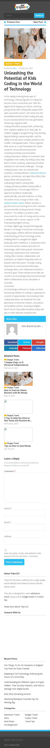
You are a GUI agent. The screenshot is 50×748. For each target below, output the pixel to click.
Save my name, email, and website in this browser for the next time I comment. (22, 554)
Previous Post (13, 22)
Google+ (40, 342)
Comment (10, 471)
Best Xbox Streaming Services (17, 694)
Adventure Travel (11, 714)
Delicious (40, 348)
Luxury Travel (31, 718)
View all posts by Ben (32, 326)
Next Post (38, 22)
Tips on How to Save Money (17, 446)
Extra (6, 718)
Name (7, 508)
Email (7, 522)
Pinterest (26, 348)
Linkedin (13, 348)
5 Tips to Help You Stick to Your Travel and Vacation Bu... (18, 419)
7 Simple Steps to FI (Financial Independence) (16, 363)
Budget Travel (13, 63)
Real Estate (9, 721)
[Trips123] (22, 9)
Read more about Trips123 (16, 606)
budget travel (28, 596)
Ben (14, 68)
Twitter (26, 342)
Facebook (12, 342)
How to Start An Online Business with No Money (15, 391)
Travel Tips (30, 721)
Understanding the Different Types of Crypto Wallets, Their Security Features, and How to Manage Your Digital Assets (24, 685)
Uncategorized (10, 724)
